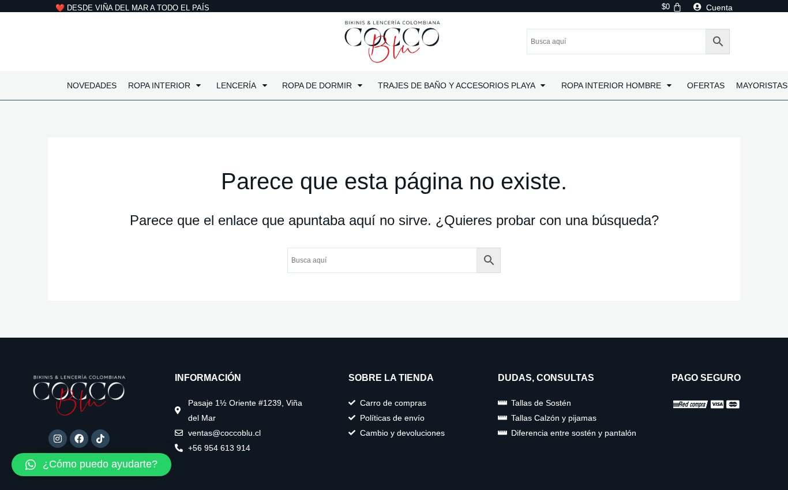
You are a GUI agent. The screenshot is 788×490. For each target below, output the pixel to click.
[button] (91, 464)
